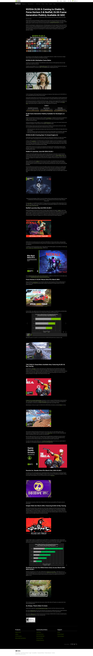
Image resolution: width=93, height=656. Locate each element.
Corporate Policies (41, 652)
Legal (30, 652)
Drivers (43, 3)
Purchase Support (60, 634)
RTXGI (61, 404)
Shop (54, 3)
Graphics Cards (18, 632)
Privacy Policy (17, 652)
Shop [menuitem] (58, 1)
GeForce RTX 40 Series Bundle (38, 275)
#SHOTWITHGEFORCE (40, 636)
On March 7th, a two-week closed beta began (33, 400)
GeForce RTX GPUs (48, 17)
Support (50, 3)
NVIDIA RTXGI (49, 432)
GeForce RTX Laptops (54, 17)
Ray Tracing (29, 18)
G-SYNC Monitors (18, 636)
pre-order (29, 203)
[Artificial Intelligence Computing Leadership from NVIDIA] (18, 1)
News (47, 3)
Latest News (38, 632)
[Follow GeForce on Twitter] (76, 644)
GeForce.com (33, 613)
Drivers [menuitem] (61, 1)
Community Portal (39, 638)
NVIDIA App (38, 3)
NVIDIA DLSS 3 (32, 610)
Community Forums (39, 634)
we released (34, 140)
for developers (48, 117)
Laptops (16, 634)
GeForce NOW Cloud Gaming (20, 638)
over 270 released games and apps (42, 608)
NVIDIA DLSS (61, 17)
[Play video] (38, 43)
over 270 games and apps (54, 21)
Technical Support (60, 636)
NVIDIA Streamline (47, 122)
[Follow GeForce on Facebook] (71, 644)
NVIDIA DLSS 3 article (43, 66)
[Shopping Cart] (72, 1)
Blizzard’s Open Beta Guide (32, 205)
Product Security (48, 652)
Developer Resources (40, 640)
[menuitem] (24, 1)
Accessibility (34, 652)
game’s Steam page (42, 401)
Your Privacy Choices (24, 652)
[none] (68, 0)
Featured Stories (41, 17)
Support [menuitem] (64, 1)
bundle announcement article (40, 277)
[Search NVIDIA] (68, 0)
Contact (53, 652)
